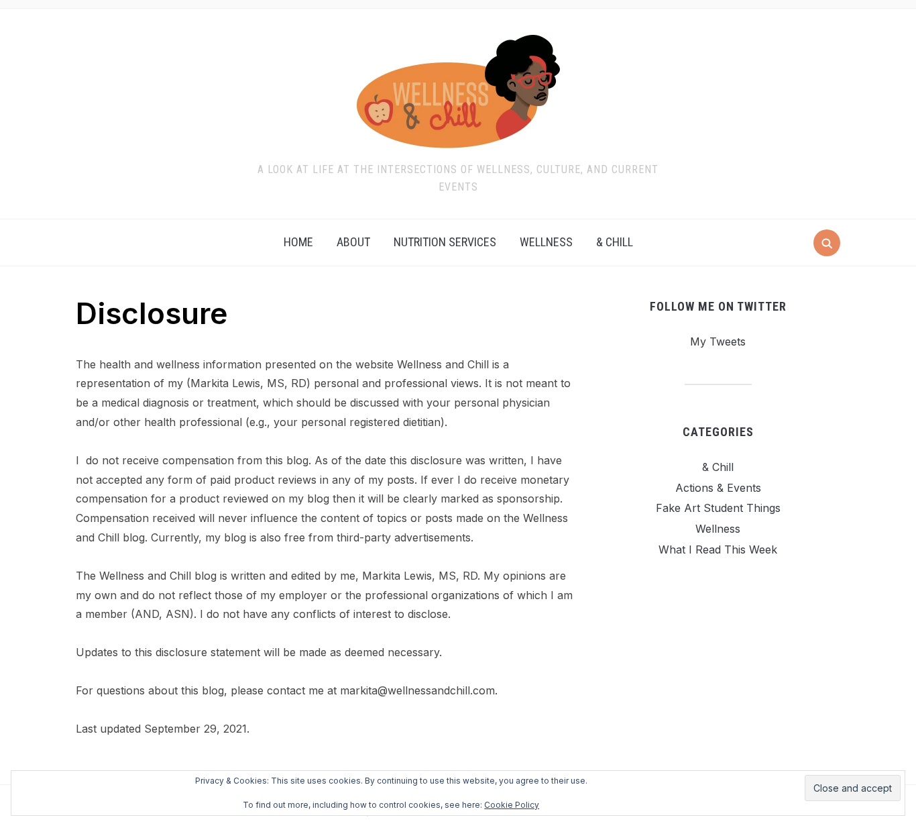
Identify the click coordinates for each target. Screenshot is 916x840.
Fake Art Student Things (718, 508)
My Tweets (718, 341)
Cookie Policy (511, 805)
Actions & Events (718, 487)
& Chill (614, 242)
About (353, 242)
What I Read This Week (718, 549)
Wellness (546, 242)
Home (298, 242)
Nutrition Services (445, 242)
